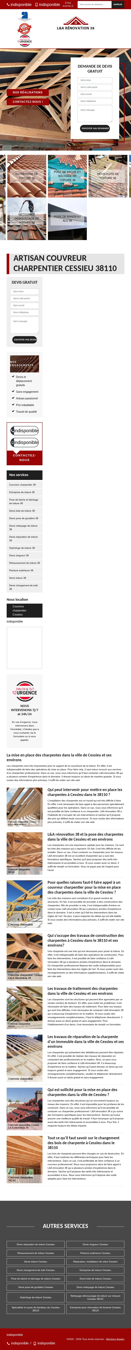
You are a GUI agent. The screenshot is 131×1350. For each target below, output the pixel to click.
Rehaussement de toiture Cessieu (35, 1253)
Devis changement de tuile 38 (23, 587)
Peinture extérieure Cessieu (95, 1253)
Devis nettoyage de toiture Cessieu (95, 1287)
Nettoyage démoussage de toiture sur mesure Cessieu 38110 (95, 1297)
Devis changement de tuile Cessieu (36, 1270)
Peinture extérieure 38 (21, 570)
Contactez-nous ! (28, 101)
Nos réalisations (28, 92)
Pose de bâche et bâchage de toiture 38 (23, 501)
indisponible (21, 4)
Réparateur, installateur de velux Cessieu (95, 1261)
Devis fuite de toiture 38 (22, 510)
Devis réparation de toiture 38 (23, 538)
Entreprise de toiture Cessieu (95, 1270)
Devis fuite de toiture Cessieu (95, 1278)
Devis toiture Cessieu (35, 1261)
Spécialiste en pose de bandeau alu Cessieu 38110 (36, 1309)
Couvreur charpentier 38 (22, 484)
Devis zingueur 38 (19, 555)
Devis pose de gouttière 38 (23, 518)
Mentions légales (115, 1339)
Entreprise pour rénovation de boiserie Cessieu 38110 (95, 1309)
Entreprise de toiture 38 (22, 492)
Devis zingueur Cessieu (95, 1244)
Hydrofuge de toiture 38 (22, 548)
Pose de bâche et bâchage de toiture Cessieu (35, 1278)
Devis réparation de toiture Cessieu (36, 1244)
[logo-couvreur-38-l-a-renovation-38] (75, 22)
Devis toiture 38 (17, 578)
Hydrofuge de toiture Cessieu (36, 1297)
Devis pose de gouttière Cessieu (35, 1287)
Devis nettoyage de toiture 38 (23, 527)
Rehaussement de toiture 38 (24, 563)
